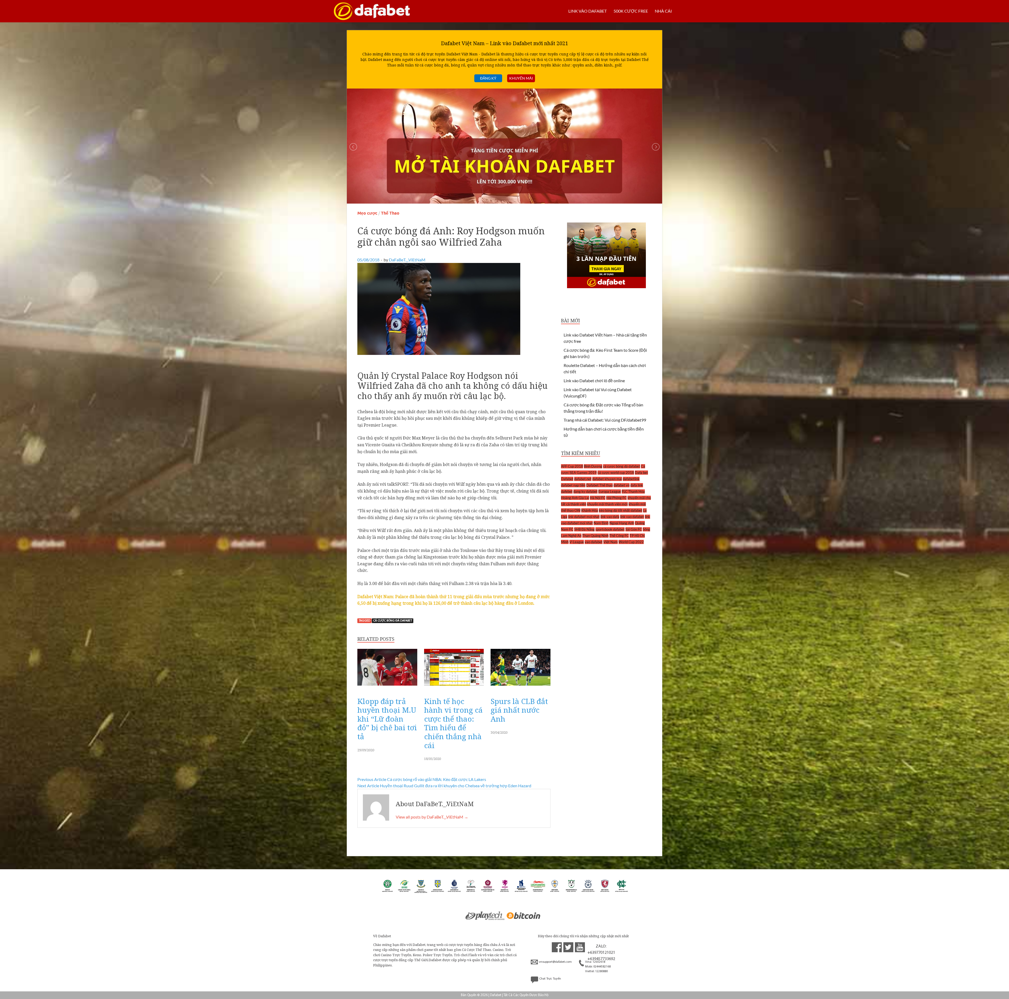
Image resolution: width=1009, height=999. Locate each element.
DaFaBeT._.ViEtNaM (407, 259)
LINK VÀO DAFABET (587, 10)
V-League (576, 542)
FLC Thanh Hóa (633, 491)
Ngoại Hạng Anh (621, 523)
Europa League (609, 491)
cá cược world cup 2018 (616, 472)
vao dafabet (594, 542)
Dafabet (567, 479)
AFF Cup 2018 (572, 466)
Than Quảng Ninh (595, 536)
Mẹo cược (367, 213)
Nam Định (601, 523)
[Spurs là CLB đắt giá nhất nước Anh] (520, 686)
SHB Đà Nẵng (584, 529)
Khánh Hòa (589, 510)
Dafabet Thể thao (599, 485)
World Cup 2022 (631, 542)
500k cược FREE (631, 10)
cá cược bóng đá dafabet (392, 620)
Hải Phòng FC (616, 498)
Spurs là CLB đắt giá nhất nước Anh (519, 710)
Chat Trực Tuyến (550, 978)
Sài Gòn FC (633, 529)
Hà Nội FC (597, 498)
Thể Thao (390, 213)
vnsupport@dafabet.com (555, 962)
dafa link (636, 485)
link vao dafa (609, 517)
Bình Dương (593, 466)
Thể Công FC (619, 536)
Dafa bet (641, 472)
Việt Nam (610, 542)
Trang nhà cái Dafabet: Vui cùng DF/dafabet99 (605, 419)
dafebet (567, 491)
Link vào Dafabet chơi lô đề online (594, 380)
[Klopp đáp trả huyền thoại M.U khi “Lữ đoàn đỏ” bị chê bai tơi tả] (387, 686)
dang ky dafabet (585, 491)
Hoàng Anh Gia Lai (575, 498)
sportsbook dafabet (610, 529)
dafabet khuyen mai (607, 479)
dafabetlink (631, 479)
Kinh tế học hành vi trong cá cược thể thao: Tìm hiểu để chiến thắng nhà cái (453, 723)
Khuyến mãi (521, 78)
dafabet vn (622, 485)
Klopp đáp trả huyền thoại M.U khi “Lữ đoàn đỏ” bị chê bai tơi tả (387, 718)
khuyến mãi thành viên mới (607, 504)
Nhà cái (663, 10)
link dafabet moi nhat (584, 517)
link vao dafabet (632, 517)
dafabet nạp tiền (573, 485)
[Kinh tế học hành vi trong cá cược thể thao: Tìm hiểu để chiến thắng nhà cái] (454, 686)
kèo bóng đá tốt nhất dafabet (620, 510)
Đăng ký (488, 78)
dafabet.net (582, 479)
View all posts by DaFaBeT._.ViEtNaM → (432, 816)
